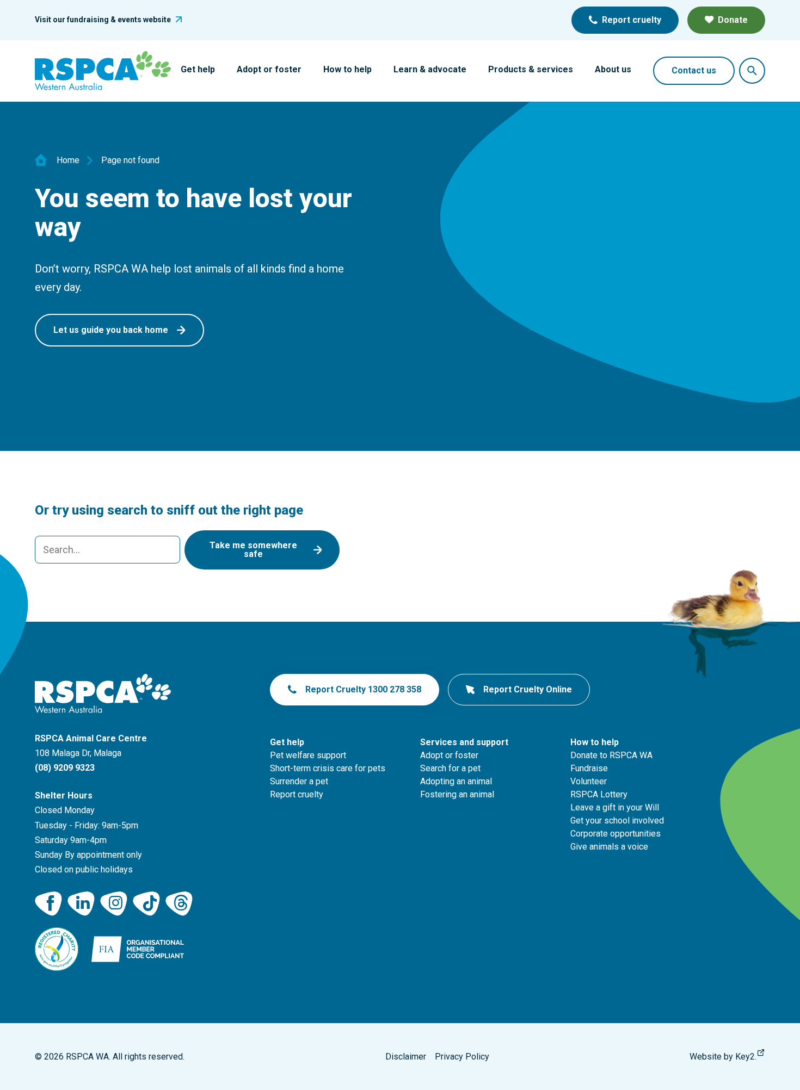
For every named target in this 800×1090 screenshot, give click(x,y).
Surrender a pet (299, 781)
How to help (347, 69)
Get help (198, 69)
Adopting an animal (456, 781)
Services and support (464, 742)
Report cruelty (631, 20)
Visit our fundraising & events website (103, 19)
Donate (733, 20)
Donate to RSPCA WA (611, 755)
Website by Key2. (723, 1056)
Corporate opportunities (615, 833)
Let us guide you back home (110, 330)
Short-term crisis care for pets (327, 768)
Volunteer (588, 781)
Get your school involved (617, 820)
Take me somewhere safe (253, 549)
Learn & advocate (429, 69)
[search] (107, 549)
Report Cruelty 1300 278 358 (363, 689)
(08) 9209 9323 (65, 768)
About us (613, 69)
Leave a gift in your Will (614, 807)
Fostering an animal (457, 794)
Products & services (530, 69)
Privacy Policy (462, 1056)
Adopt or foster (269, 69)
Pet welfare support (308, 755)
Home (68, 160)
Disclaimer (405, 1056)
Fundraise (589, 768)
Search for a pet (450, 768)
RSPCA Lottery (598, 794)
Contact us (694, 70)
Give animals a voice (609, 846)
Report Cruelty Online (527, 689)
